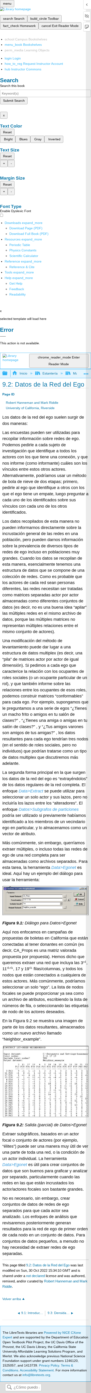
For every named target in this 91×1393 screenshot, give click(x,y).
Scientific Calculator (23, 256)
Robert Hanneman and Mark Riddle (32, 402)
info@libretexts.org (35, 1375)
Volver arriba (11, 1299)
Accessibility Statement (37, 1370)
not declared (36, 1276)
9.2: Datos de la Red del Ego (48, 1265)
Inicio (23, 373)
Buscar (9, 1387)
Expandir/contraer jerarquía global (7, 373)
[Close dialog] (3, 336)
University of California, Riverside (30, 408)
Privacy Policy (49, 1365)
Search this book (12, 86)
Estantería (50, 373)
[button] (16, 289)
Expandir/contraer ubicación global (86, 372)
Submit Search (14, 100)
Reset (7, 132)
